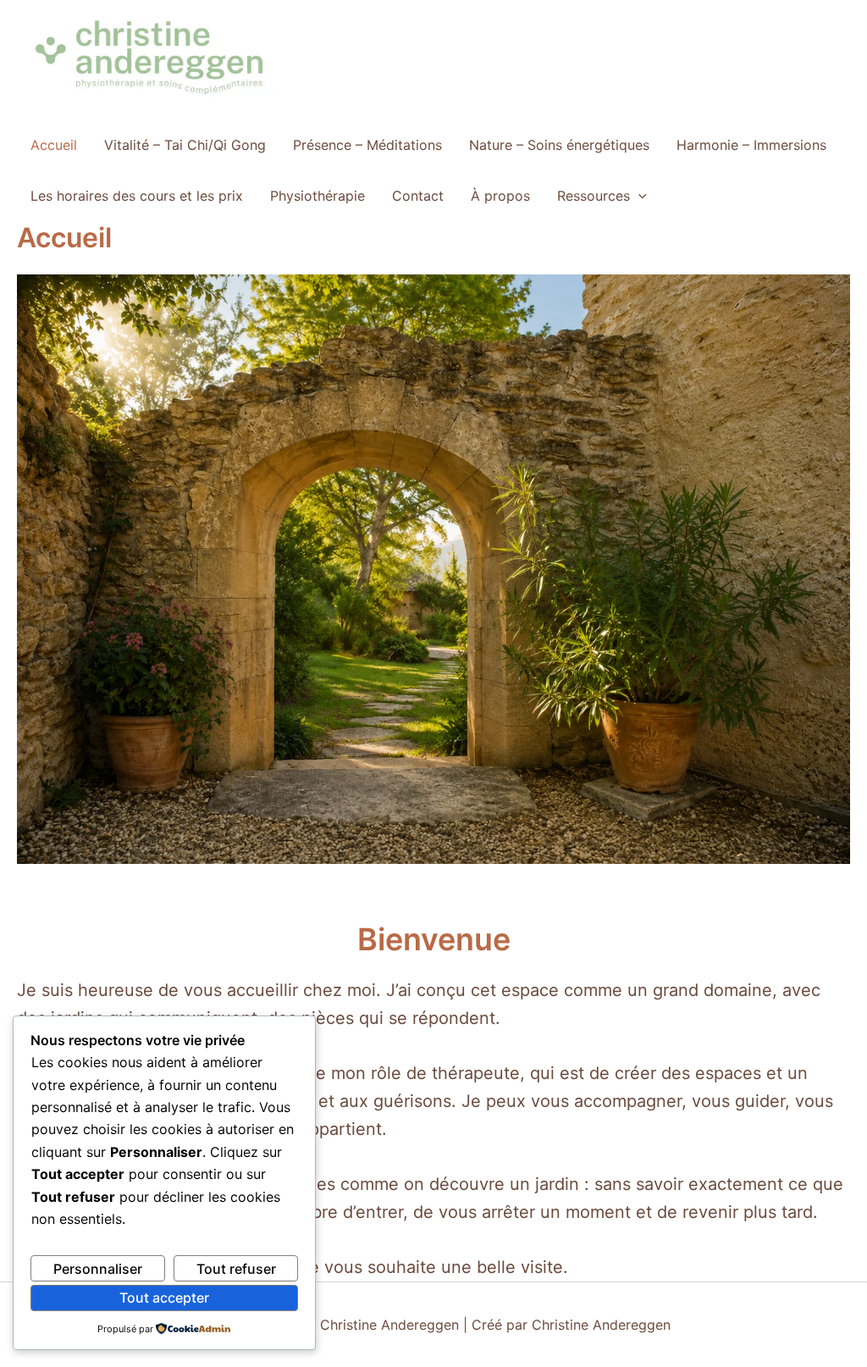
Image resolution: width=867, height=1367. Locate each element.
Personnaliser (97, 1268)
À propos (500, 195)
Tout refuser (236, 1268)
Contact (418, 195)
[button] (638, 195)
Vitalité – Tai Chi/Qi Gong (185, 144)
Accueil (53, 144)
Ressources (593, 195)
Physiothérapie (317, 195)
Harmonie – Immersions (751, 144)
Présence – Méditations (367, 144)
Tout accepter (164, 1297)
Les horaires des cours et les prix (136, 195)
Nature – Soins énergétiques (559, 144)
